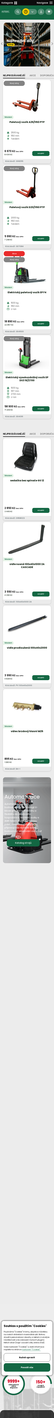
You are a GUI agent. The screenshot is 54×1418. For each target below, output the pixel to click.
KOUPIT (41, 153)
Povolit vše (27, 1367)
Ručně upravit (27, 1357)
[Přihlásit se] (41, 12)
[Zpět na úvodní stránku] (6, 12)
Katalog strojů (23, 842)
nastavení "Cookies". (31, 1349)
